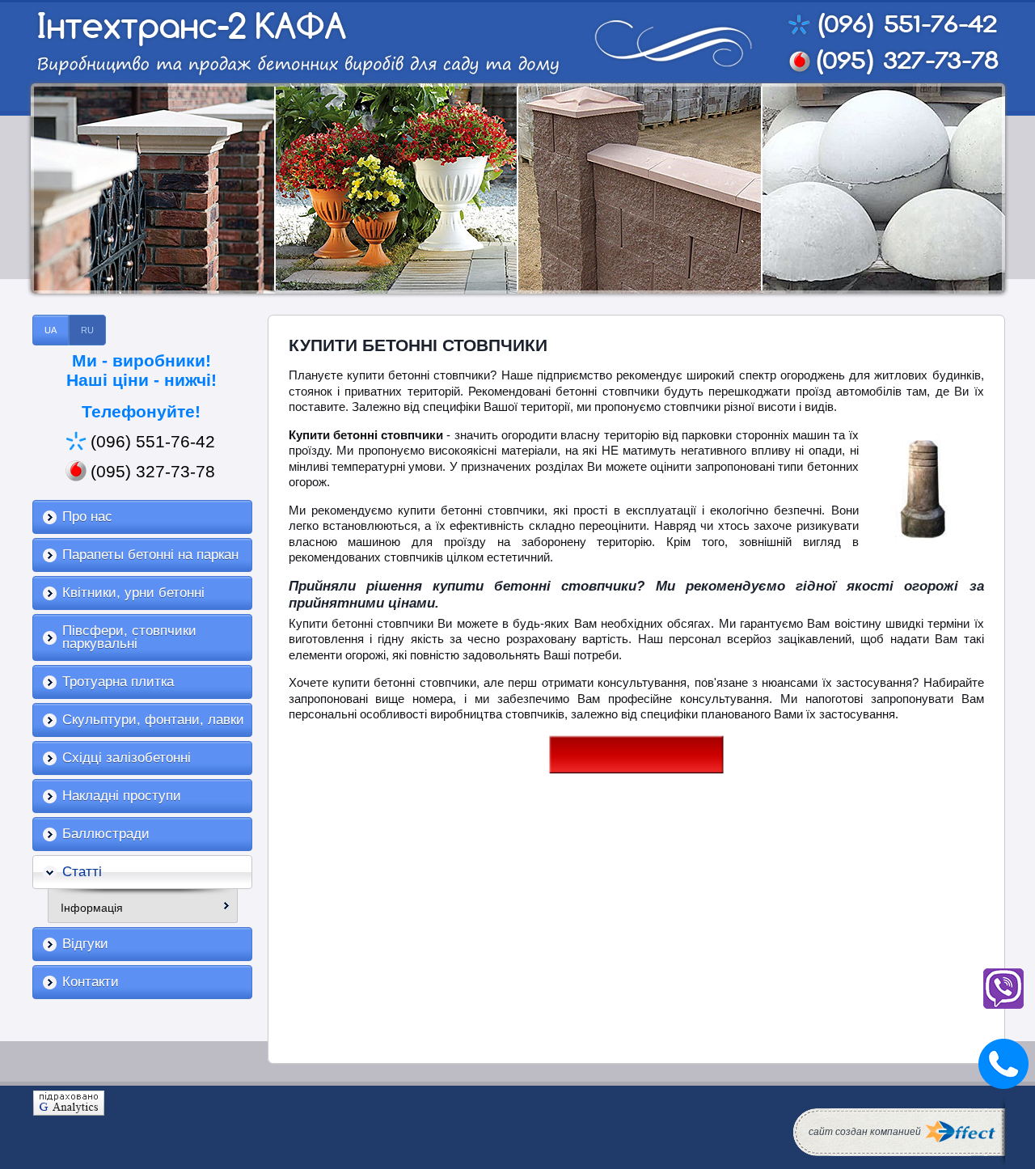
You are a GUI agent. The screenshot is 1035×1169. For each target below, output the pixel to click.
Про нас (87, 516)
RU (87, 330)
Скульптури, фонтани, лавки (153, 719)
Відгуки (85, 943)
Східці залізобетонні (126, 757)
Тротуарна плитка (118, 681)
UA (50, 330)
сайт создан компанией (865, 1131)
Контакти (90, 981)
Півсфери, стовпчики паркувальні (129, 637)
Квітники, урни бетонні (133, 592)
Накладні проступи (121, 795)
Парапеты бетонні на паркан (150, 554)
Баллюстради (106, 833)
